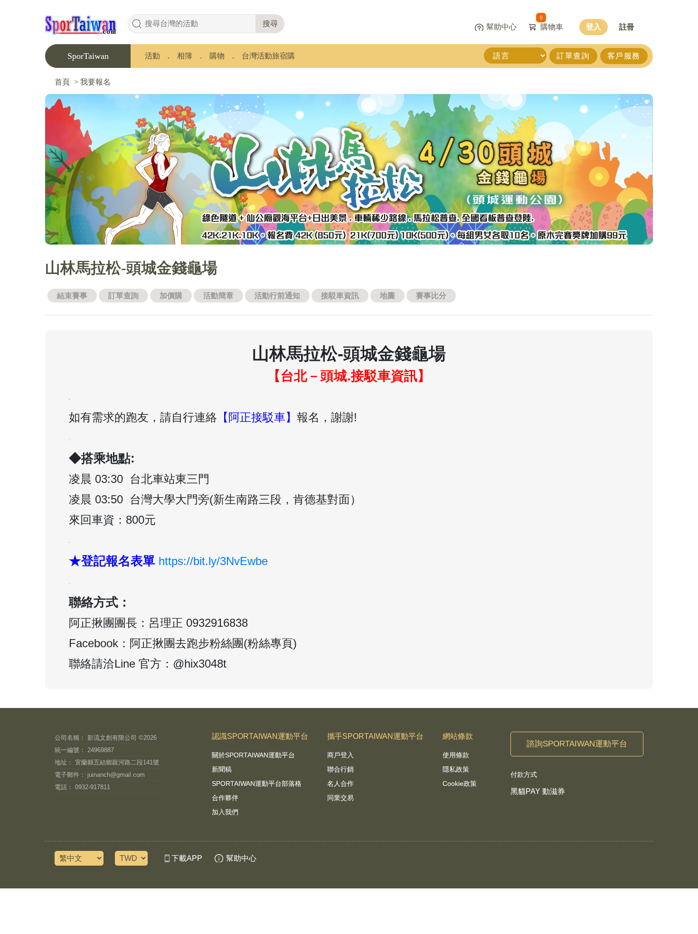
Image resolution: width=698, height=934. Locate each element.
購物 (217, 56)
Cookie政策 (460, 783)
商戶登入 (340, 755)
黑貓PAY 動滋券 (537, 791)
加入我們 (225, 812)
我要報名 (95, 82)
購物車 (551, 27)
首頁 (62, 82)
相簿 (184, 56)
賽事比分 (431, 296)
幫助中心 (501, 27)
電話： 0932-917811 (82, 787)
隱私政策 (456, 769)
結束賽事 (72, 296)
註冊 (626, 27)
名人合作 (340, 783)
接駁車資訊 (340, 296)
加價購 (171, 296)
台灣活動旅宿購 (268, 56)
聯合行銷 (340, 769)
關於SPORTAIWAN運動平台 (253, 755)
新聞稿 (222, 769)
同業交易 (340, 798)
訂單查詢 (573, 56)
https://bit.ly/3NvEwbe (213, 561)
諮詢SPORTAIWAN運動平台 (577, 743)
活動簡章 (218, 296)
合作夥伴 (225, 798)
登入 (593, 27)
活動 (152, 56)
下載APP (186, 858)
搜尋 (270, 23)
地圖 (387, 296)
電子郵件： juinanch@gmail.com (100, 774)
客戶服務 (624, 56)
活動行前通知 (277, 296)
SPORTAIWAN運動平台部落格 (257, 783)
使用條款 (456, 755)
